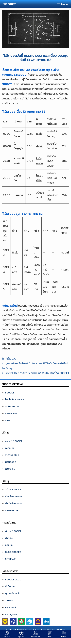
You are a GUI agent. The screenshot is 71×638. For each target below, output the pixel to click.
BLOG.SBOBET (13, 552)
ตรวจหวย (10, 469)
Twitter (9, 600)
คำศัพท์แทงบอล (13, 503)
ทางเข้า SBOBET (13, 441)
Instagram (11, 614)
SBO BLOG (11, 413)
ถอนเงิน (9, 545)
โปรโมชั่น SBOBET (14, 399)
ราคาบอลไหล (12, 455)
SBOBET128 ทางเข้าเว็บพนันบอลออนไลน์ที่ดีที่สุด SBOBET (37, 373)
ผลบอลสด (10, 462)
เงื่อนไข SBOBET (13, 496)
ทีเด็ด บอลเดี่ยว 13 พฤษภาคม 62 (23, 111)
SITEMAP (10, 559)
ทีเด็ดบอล (10, 359)
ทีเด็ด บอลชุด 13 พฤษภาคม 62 (22, 213)
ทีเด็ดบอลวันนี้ (10, 306)
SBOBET (9, 4)
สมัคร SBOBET (13, 406)
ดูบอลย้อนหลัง (12, 593)
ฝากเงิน (9, 538)
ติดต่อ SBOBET (13, 531)
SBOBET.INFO (12, 510)
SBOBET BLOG (13, 579)
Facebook (10, 607)
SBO (7, 420)
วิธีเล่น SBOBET (13, 489)
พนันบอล (10, 448)
